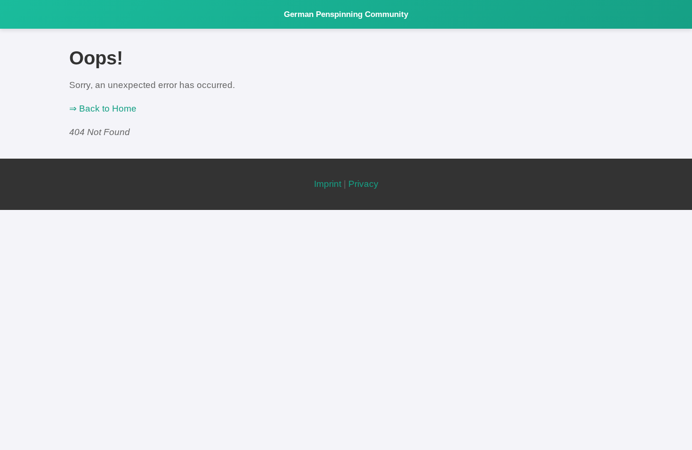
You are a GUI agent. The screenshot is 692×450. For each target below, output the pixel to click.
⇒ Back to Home (103, 108)
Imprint (327, 184)
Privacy (363, 184)
